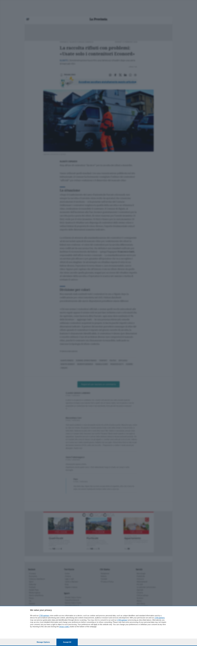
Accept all (67, 642)
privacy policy (64, 627)
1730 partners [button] (44, 615)
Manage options (43, 642)
